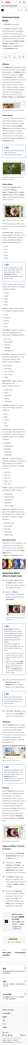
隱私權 (3, 1040)
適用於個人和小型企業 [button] (7, 1009)
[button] (20, 2)
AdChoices (19, 1042)
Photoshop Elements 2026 (9, 6)
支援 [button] (3, 1020)
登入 (24, 2)
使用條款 (8, 1040)
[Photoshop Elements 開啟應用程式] (26, 10)
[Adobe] (8, 2)
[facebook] (3, 1035)
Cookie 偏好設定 (14, 1040)
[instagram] (6, 1035)
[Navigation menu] (2, 2)
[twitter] (8, 1035)
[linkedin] (11, 1035)
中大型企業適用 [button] (6, 1013)
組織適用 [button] (4, 1017)
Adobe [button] (4, 1023)
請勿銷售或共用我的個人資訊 (8, 1042)
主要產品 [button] (4, 1027)
